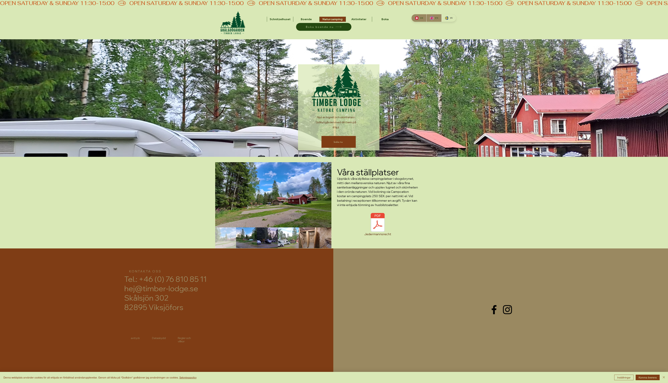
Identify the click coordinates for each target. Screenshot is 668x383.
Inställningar (624, 377)
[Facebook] (494, 310)
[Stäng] (664, 377)
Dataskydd (159, 338)
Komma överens (648, 377)
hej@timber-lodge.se (161, 288)
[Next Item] (325, 194)
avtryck (135, 338)
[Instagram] (507, 310)
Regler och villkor (184, 339)
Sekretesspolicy (188, 377)
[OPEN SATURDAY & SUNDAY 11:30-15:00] (334, 3)
